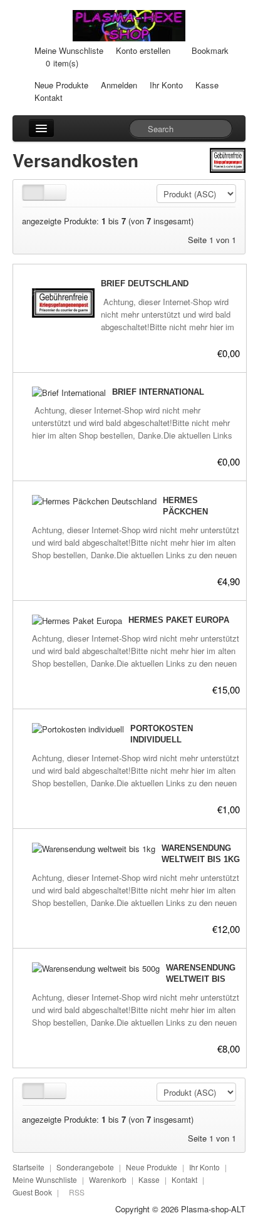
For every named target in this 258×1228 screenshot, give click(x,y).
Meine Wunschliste (68, 50)
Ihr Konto (166, 85)
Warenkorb (107, 1179)
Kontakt (48, 97)
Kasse (207, 85)
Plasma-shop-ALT (213, 1209)
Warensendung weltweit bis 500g (200, 979)
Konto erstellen (143, 50)
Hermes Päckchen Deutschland (193, 512)
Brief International (158, 392)
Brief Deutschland (144, 283)
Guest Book (32, 1192)
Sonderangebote (85, 1167)
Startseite (28, 1167)
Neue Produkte (61, 85)
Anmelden (119, 85)
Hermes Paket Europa (178, 620)
